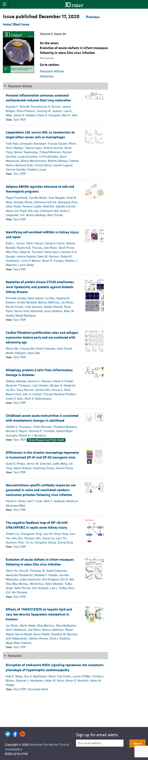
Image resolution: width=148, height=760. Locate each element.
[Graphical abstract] (94, 95)
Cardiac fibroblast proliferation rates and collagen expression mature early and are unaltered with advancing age (42, 337)
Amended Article (38, 689)
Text (15, 119)
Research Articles (52, 71)
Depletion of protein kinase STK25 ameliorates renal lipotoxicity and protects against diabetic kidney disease (40, 287)
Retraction (47, 76)
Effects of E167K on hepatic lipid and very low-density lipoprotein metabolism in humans (39, 614)
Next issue (21, 24)
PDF (23, 119)
